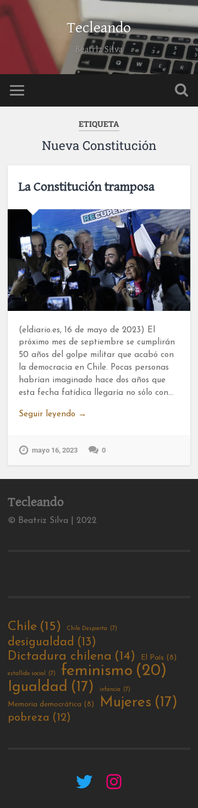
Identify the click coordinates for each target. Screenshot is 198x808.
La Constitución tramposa (87, 186)
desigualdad (52, 642)
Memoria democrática (51, 704)
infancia (115, 690)
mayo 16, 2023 (55, 450)
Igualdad (51, 687)
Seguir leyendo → (52, 414)
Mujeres (139, 703)
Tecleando (99, 28)
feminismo (114, 671)
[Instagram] (114, 782)
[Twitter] (84, 782)
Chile (34, 626)
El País (159, 657)
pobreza (39, 717)
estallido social (32, 674)
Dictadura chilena (71, 656)
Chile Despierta (92, 629)
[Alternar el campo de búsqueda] (181, 90)
